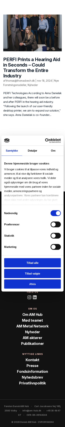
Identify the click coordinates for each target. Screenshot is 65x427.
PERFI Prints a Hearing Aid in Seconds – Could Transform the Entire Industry (31, 68)
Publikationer (32, 343)
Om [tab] (53, 150)
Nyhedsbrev (32, 377)
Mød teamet (32, 320)
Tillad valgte (32, 273)
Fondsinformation (32, 371)
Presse (32, 365)
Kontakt (32, 360)
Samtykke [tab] (12, 150)
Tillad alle (32, 262)
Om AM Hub (32, 314)
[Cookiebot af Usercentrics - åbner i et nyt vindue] (46, 140)
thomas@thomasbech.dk (20, 80)
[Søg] (49, 7)
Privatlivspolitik (32, 383)
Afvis (32, 284)
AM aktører (32, 337)
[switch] (56, 224)
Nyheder (33, 84)
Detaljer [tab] (32, 150)
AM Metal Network (32, 326)
